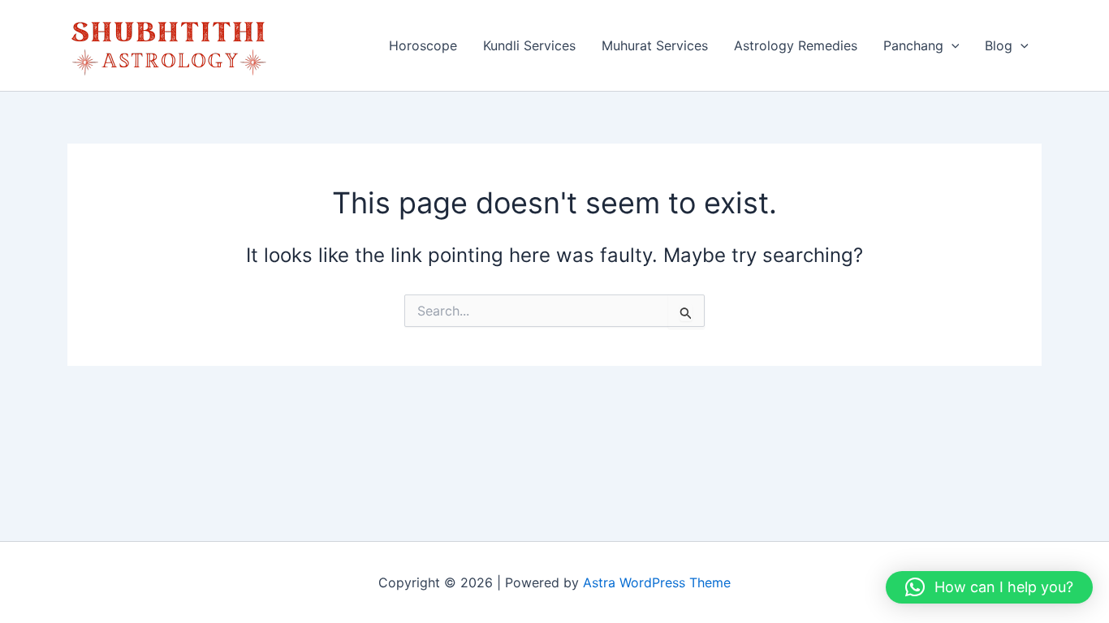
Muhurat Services (655, 45)
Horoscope (423, 45)
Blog (998, 45)
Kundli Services (529, 45)
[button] (951, 45)
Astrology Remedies (795, 45)
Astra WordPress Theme (657, 582)
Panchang (913, 45)
